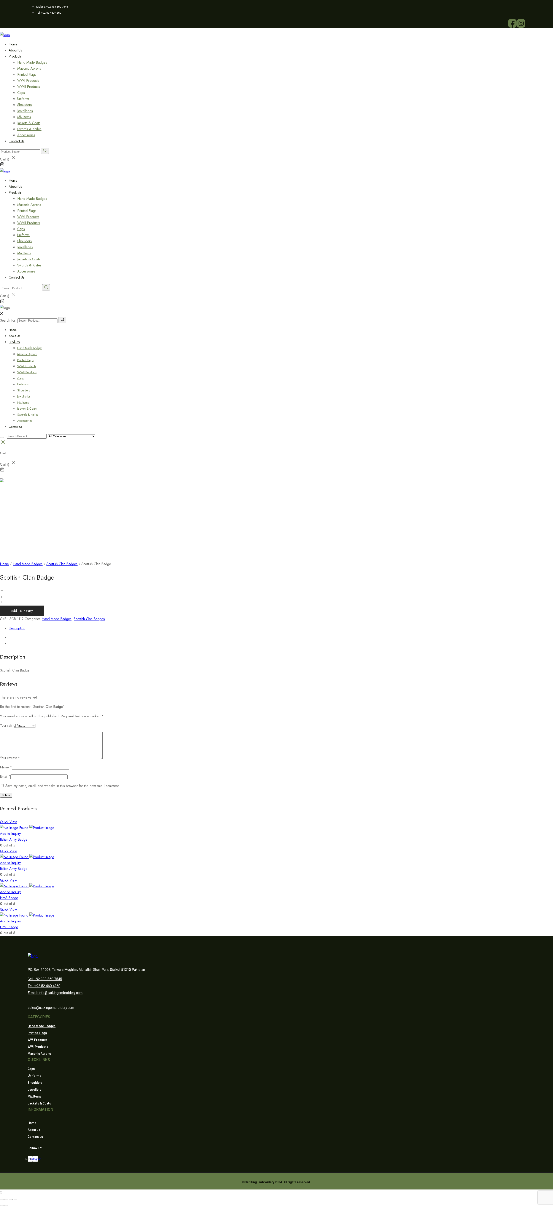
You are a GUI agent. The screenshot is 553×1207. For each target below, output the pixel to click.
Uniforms (23, 98)
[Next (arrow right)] (6, 1205)
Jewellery (34, 1089)
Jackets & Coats (28, 122)
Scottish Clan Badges (62, 563)
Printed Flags (26, 74)
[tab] (281, 628)
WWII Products (28, 86)
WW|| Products (38, 1046)
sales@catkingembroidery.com (51, 1008)
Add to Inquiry (22, 611)
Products (15, 56)
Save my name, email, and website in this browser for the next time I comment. (62, 785)
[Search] (62, 320)
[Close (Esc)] (1, 1199)
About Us (14, 336)
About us (34, 1130)
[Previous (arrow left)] (1, 1205)
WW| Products (38, 1040)
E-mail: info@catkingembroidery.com (55, 993)
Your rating (7, 725)
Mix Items (24, 116)
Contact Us (16, 141)
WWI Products (28, 80)
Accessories (24, 420)
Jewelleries (25, 110)
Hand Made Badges (32, 62)
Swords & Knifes (29, 129)
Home (12, 330)
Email (5, 776)
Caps (21, 92)
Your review (10, 757)
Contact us (35, 1136)
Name (6, 767)
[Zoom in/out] (15, 1199)
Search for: (8, 320)
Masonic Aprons (29, 68)
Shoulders (24, 104)
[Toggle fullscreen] (11, 1199)
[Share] (6, 1199)
